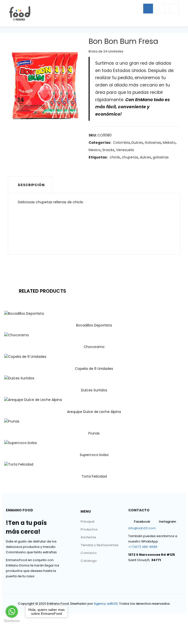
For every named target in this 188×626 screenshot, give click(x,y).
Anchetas (88, 537)
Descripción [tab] (31, 184)
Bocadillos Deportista (94, 325)
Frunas (94, 433)
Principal (87, 521)
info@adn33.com (142, 528)
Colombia (121, 142)
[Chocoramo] (16, 334)
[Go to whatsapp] (12, 611)
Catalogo (89, 560)
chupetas (130, 157)
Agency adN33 (106, 603)
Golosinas (153, 142)
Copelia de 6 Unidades (94, 368)
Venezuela (125, 149)
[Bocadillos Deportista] (24, 313)
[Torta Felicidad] (18, 464)
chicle (115, 157)
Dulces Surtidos (94, 390)
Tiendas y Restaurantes (99, 545)
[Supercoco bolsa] (20, 442)
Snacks (108, 149)
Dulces (137, 142)
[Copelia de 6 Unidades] (25, 356)
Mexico (95, 149)
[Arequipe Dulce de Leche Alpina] (33, 399)
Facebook (142, 521)
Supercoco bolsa (94, 454)
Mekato (169, 142)
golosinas (161, 157)
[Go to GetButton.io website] (12, 621)
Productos (89, 529)
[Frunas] (11, 421)
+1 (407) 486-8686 (142, 546)
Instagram (167, 521)
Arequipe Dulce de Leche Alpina (94, 411)
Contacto (89, 553)
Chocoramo (94, 346)
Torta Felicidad (94, 476)
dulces (145, 157)
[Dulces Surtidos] (19, 378)
